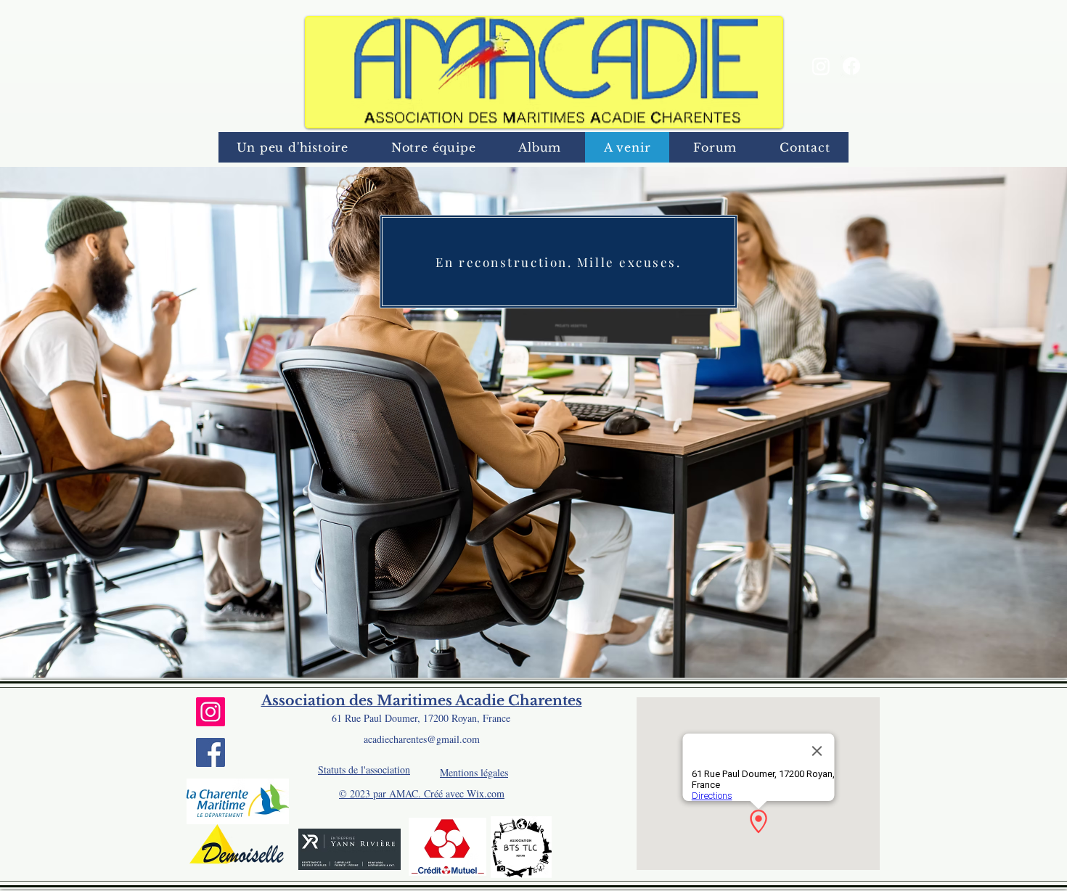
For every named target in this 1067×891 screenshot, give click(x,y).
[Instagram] (821, 66)
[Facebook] (851, 66)
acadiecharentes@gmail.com (422, 739)
